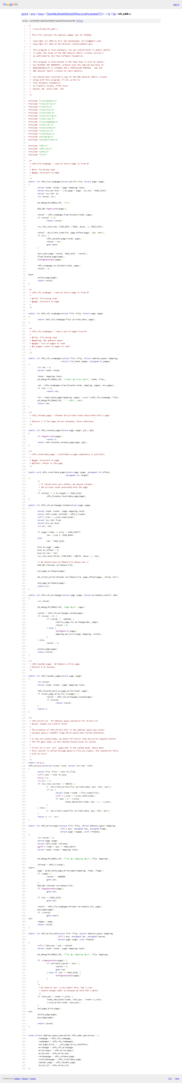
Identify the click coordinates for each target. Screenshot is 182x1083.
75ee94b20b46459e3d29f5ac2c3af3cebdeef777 (74, 14)
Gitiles (17, 1078)
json (177, 1078)
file (79, 21)
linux (41, 14)
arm (33, 14)
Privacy (25, 1078)
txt (170, 1078)
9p (114, 14)
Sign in (176, 4)
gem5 (24, 14)
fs (109, 14)
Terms (33, 1078)
